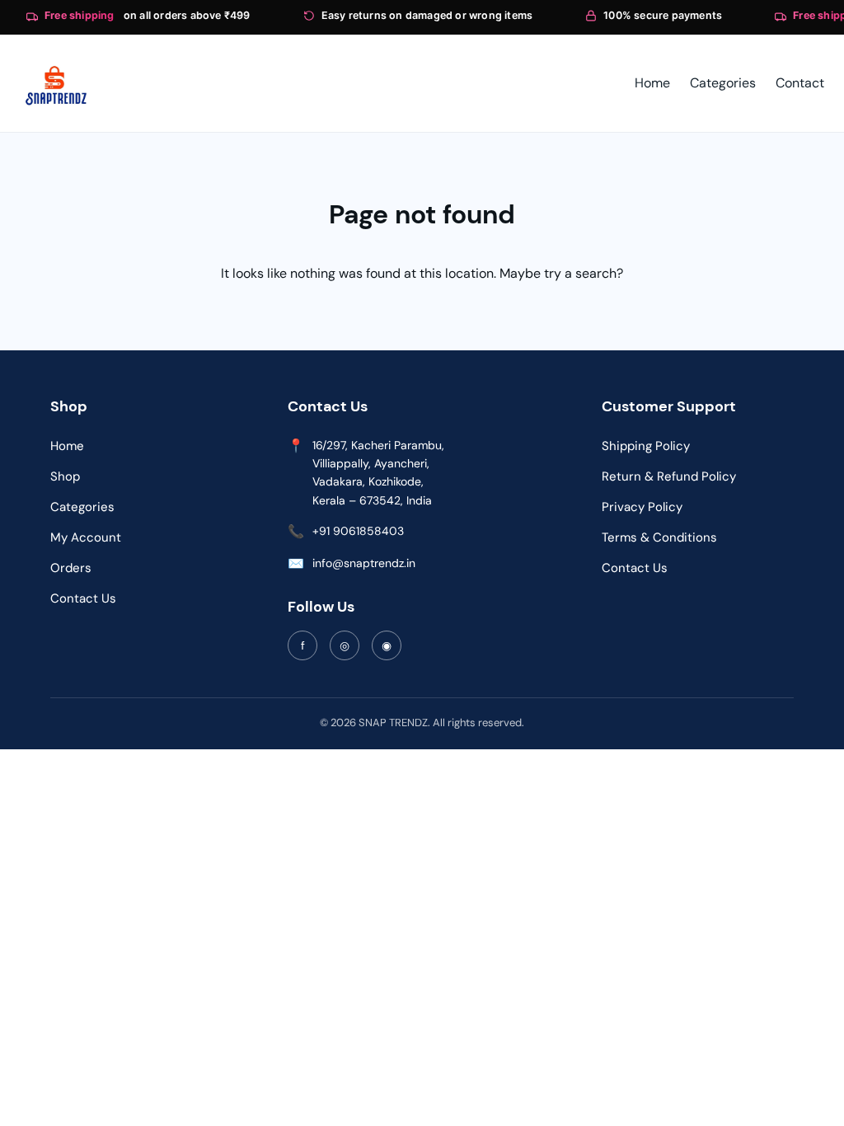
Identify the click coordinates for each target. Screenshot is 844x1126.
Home (67, 446)
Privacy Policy (642, 507)
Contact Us (83, 598)
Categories (82, 507)
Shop (65, 476)
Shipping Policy (646, 446)
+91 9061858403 (358, 530)
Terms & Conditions (659, 537)
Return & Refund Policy (669, 476)
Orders (70, 568)
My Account (85, 537)
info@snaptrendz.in (363, 563)
